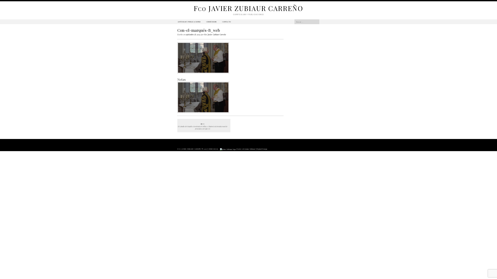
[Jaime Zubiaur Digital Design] (228, 149)
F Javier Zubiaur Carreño (248, 8)
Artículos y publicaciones (189, 22)
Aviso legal (213, 149)
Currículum (211, 22)
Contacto (226, 22)
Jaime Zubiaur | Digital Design (256, 149)
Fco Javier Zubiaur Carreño (215, 34)
